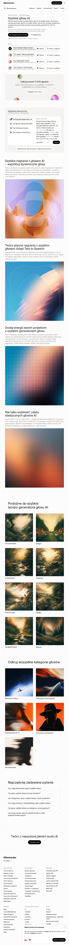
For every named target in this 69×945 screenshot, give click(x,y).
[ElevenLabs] (9, 3)
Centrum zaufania (9, 929)
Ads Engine (7, 901)
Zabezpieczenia (51, 914)
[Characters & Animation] (49, 718)
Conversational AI (30, 873)
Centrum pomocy (9, 919)
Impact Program (9, 914)
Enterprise (7, 927)
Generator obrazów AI (11, 896)
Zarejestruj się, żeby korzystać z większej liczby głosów (34, 149)
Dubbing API (50, 878)
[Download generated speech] (48, 142)
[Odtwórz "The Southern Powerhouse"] (34, 68)
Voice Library (12, 15)
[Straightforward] (19, 633)
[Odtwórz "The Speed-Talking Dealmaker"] (34, 55)
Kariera (48, 912)
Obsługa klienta (30, 893)
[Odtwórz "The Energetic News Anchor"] (34, 48)
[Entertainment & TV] (19, 718)
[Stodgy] (49, 598)
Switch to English (59, 940)
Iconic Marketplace (10, 912)
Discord (27, 919)
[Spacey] (49, 633)
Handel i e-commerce (32, 888)
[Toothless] (49, 564)
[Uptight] (49, 529)
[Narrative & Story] (19, 684)
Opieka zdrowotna (31, 883)
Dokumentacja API (52, 871)
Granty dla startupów (10, 917)
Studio (6, 888)
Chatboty (28, 896)
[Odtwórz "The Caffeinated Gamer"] (34, 61)
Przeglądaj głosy (36, 35)
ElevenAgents (29, 868)
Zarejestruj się (57, 3)
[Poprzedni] (28, 142)
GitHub (27, 914)
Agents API (49, 873)
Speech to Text (8, 873)
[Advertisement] (19, 753)
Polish (8, 861)
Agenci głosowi (30, 871)
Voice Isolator (8, 883)
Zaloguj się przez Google (19, 35)
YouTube (28, 917)
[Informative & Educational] (49, 684)
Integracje (28, 876)
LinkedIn (27, 912)
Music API (49, 888)
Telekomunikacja (30, 878)
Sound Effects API (52, 886)
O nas (48, 909)
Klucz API (49, 891)
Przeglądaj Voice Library (34, 92)
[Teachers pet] (19, 598)
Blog (5, 909)
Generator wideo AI (10, 898)
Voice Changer (8, 876)
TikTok (27, 922)
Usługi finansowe (30, 881)
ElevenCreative (8, 868)
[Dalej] (31, 142)
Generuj (56, 142)
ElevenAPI (49, 868)
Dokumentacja (8, 924)
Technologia (29, 886)
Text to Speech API (52, 881)
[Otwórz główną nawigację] (64, 3)
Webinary (7, 922)
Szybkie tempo (24, 15)
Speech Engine (51, 876)
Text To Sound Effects (11, 878)
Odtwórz (41, 48)
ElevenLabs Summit (52, 921)
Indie (5, 932)
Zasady (48, 924)
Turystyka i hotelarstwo (32, 891)
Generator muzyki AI (10, 886)
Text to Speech (8, 871)
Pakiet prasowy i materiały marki (54, 918)
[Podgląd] (31, 119)
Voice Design (8, 891)
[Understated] (19, 564)
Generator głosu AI (10, 893)
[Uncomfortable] (19, 529)
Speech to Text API (52, 883)
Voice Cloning (8, 881)
